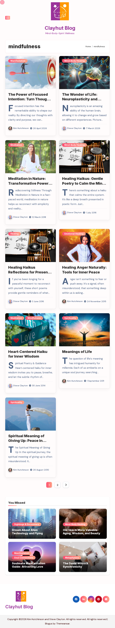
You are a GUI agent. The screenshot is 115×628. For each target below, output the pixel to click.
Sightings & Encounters (26, 524)
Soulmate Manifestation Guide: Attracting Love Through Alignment (28, 566)
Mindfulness (34, 318)
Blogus (48, 623)
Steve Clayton (74, 128)
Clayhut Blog (60, 28)
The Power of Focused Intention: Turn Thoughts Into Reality (30, 99)
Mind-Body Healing (74, 60)
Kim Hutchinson (21, 128)
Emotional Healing (73, 233)
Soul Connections (23, 557)
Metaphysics (72, 557)
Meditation (16, 145)
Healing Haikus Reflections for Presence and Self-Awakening (30, 272)
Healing (14, 233)
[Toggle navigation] (7, 18)
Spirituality (70, 318)
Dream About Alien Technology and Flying (27, 531)
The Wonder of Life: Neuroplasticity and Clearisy (79, 99)
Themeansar (63, 623)
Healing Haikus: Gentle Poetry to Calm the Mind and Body (83, 183)
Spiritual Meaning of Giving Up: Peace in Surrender (26, 440)
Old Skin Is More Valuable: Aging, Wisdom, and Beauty (81, 531)
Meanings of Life (77, 351)
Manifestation (17, 60)
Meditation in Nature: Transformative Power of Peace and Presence (28, 183)
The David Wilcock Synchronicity (75, 565)
